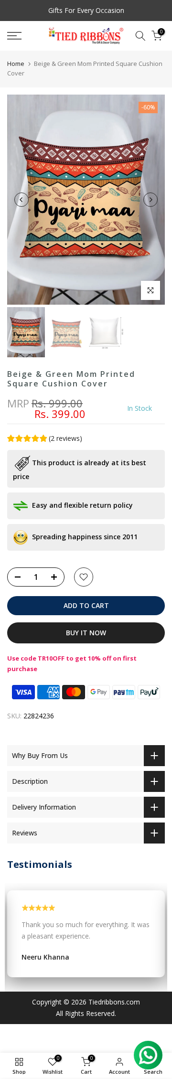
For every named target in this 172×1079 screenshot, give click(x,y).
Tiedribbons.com (114, 1001)
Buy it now (86, 632)
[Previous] (21, 199)
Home (15, 63)
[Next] (150, 199)
